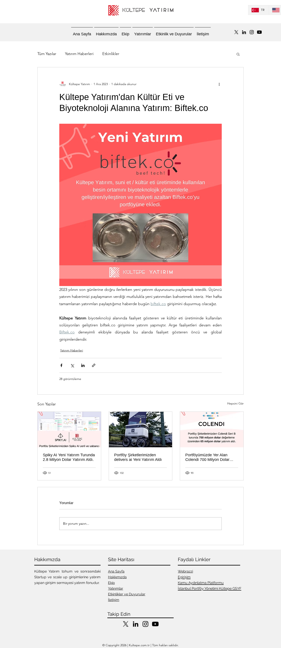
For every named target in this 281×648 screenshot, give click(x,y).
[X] (236, 32)
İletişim (113, 600)
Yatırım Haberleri (79, 53)
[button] (238, 54)
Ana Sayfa (116, 571)
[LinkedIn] (244, 32)
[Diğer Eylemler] (219, 84)
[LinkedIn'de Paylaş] (83, 365)
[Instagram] (251, 32)
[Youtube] (259, 32)
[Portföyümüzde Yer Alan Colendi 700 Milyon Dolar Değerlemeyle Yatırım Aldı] (211, 429)
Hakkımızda (117, 577)
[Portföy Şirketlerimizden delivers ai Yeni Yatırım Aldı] (140, 429)
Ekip (111, 583)
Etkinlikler (110, 53)
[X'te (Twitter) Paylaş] (72, 365)
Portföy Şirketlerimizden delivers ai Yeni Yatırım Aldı (138, 457)
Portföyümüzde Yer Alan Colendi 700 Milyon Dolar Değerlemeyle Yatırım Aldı (208, 457)
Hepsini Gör (235, 403)
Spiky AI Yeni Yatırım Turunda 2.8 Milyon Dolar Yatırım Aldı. (69, 457)
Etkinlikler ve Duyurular (126, 594)
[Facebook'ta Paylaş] (61, 365)
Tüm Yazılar (46, 53)
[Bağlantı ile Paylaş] (94, 365)
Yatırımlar (115, 588)
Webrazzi (185, 571)
